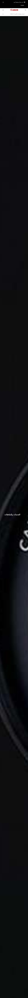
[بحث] (25, 10)
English (22, 5)
